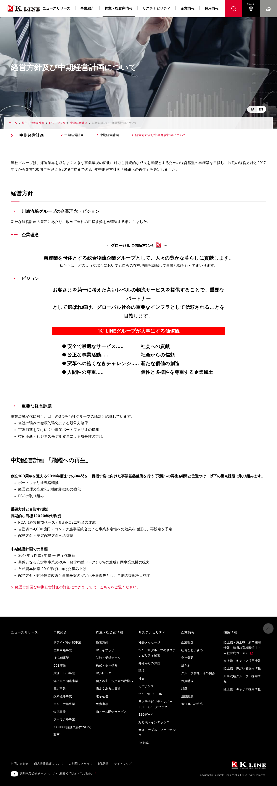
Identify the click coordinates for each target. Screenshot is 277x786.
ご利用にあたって (80, 763)
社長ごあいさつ (192, 650)
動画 (56, 734)
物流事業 (59, 711)
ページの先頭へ (268, 628)
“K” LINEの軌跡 (192, 704)
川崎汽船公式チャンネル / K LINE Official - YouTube (56, 773)
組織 (184, 688)
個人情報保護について (49, 763)
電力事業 (59, 688)
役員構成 (187, 681)
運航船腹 (187, 696)
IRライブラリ (57, 123)
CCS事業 (59, 665)
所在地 (185, 665)
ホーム (13, 123)
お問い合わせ (268, 4)
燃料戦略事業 (62, 696)
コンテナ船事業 (64, 704)
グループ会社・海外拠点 (198, 673)
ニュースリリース (56, 8)
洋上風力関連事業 (65, 681)
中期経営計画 (78, 123)
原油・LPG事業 (64, 673)
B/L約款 (103, 763)
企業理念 (187, 642)
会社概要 (187, 657)
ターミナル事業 (64, 719)
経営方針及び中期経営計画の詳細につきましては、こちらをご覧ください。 (77, 587)
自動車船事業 (62, 650)
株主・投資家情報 (33, 123)
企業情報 (188, 8)
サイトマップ (123, 763)
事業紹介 (87, 8)
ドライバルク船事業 (67, 642)
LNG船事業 (61, 657)
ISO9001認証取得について (72, 727)
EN (261, 109)
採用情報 (212, 8)
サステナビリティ (156, 8)
